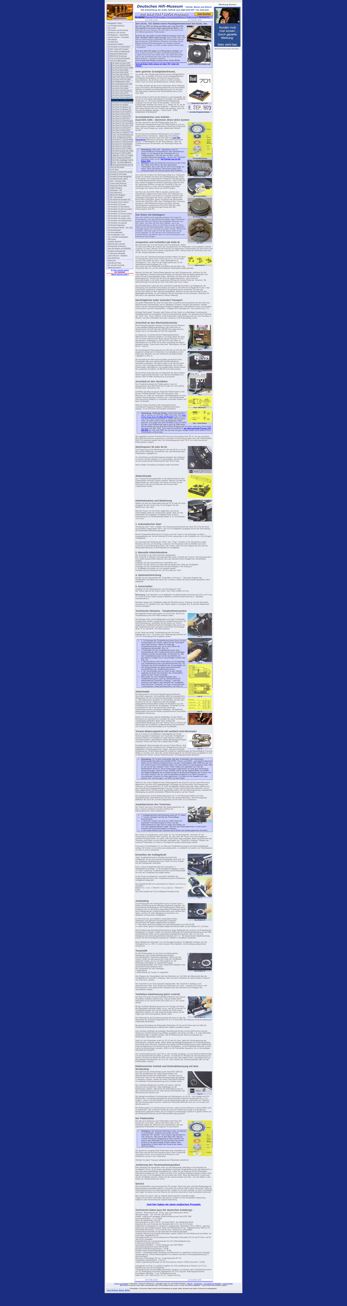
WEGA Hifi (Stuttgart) (117, 195)
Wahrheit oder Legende (116, 244)
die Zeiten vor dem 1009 (121, 63)
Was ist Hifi (112, 28)
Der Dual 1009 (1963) (120, 72)
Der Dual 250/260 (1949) (121, 65)
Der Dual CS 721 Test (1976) (123, 123)
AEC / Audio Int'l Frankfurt (119, 49)
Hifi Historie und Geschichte (118, 30)
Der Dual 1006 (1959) (120, 70)
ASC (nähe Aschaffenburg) (120, 51)
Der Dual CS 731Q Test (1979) (123, 142)
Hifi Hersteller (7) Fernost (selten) (120, 214)
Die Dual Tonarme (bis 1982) (123, 151)
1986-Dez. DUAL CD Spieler (122, 155)
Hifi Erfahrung (113, 42)
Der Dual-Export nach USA (122, 84)
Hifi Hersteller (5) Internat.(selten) (120, 209)
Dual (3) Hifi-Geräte (117, 167)
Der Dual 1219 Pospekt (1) (122, 91)
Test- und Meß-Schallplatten (118, 237)
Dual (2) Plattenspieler (118, 61)
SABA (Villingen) (116, 188)
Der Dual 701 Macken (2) (121, 109)
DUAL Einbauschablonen (121, 158)
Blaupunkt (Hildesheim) (118, 54)
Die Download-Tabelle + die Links (120, 227)
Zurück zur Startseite (121, 1283)
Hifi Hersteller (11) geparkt (117, 223)
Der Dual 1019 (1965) (120, 86)
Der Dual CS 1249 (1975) (121, 116)
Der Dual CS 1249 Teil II (121, 119)
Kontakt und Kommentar (116, 251)
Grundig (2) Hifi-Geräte (118, 174)
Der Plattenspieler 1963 (121, 82)
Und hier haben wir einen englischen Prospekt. (174, 1204)
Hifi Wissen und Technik (116, 33)
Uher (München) (116, 193)
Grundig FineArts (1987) (119, 179)
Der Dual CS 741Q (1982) (121, 146)
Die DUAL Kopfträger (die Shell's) (124, 160)
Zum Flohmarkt (228, 1283)
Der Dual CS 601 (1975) (121, 114)
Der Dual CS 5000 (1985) (121, 153)
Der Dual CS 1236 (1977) (121, 128)
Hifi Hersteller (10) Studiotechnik (119, 221)
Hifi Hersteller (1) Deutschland (119, 47)
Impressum (112, 261)
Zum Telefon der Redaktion (212, 1283)
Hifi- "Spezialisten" (116, 197)
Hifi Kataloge (112, 40)
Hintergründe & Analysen (117, 246)
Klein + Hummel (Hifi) (118, 181)
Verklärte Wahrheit (114, 242)
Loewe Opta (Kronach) (118, 183)
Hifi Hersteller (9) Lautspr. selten (119, 218)
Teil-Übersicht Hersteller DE (120, 200)
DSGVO (189, 1283)
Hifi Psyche (112, 239)
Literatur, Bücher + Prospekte (118, 37)
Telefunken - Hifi (116, 190)
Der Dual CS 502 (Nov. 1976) (123, 126)
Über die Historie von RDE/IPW (119, 249)
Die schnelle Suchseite (116, 265)
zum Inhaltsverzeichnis (116, 26)
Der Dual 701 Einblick (120, 105)
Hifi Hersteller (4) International (119, 207)
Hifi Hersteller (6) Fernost (117, 211)
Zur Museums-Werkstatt (116, 253)
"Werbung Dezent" (114, 267)
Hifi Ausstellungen (114, 230)
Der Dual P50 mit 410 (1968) (122, 68)
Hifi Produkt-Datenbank (116, 225)
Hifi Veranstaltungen (115, 232)
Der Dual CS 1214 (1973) (121, 112)
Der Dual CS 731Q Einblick (122, 144)
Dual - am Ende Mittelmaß (121, 162)
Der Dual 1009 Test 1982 (121, 79)
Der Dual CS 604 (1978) (121, 130)
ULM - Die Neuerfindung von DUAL (125, 135)
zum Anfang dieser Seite (118, 1290)
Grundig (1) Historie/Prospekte (121, 172)
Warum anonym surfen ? (120, 274)
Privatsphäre (198, 1283)
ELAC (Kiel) (114, 170)
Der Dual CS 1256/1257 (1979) (123, 132)
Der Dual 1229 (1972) (120, 93)
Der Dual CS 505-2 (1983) (122, 149)
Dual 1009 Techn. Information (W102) (125, 77)
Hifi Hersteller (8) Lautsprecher (119, 216)
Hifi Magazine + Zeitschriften (118, 35)
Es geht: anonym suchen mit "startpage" (120, 271)
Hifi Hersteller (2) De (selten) (118, 202)
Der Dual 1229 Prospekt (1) (122, 95)
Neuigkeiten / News (115, 23)
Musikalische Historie (115, 44)
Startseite (149, 17)
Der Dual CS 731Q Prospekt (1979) (125, 139)
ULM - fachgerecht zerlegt (121, 137)
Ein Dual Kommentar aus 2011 (123, 165)
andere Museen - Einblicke (117, 256)
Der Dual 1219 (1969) (120, 88)
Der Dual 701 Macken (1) (121, 107)
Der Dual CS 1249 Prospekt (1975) (125, 121)
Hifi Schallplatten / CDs (116, 235)
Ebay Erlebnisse (114, 258)
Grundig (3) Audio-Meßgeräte (120, 177)
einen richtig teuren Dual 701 (163, 416)
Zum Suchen (204, 14)
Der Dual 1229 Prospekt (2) (122, 98)
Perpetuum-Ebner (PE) (118, 186)
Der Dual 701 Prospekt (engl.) (123, 102)
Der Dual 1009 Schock (120, 75)
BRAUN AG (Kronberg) (118, 56)
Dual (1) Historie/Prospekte (120, 58)
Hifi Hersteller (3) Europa (117, 204)
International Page (114, 263)
